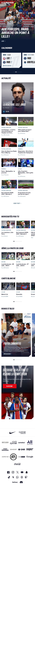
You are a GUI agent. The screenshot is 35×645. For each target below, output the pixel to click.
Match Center (7, 65)
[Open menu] (32, 2)
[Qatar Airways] (22, 432)
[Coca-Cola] (17, 464)
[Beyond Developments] (5, 442)
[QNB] (21, 449)
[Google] (29, 457)
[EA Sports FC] (13, 457)
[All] (29, 442)
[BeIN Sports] (21, 457)
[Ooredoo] (21, 442)
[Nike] (12, 432)
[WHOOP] (13, 449)
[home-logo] (7, 2)
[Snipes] (29, 449)
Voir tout (16, 203)
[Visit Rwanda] (5, 449)
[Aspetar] (5, 457)
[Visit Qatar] (13, 442)
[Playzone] (10, 386)
